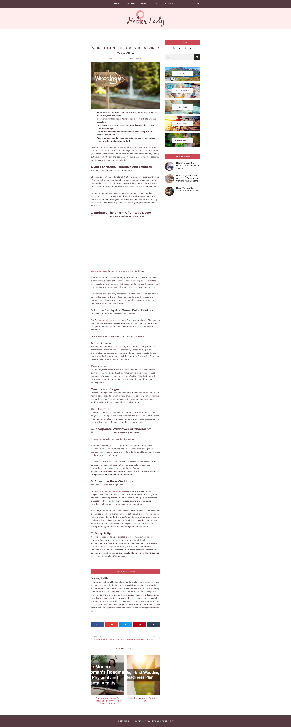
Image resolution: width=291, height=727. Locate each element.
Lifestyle (144, 4)
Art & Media (130, 4)
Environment (171, 4)
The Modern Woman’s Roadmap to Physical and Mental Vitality (107, 701)
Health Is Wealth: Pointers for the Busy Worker (187, 166)
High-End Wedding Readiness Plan (143, 699)
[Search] (197, 57)
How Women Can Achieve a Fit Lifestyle (187, 189)
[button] (198, 4)
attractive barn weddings (109, 491)
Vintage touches (98, 271)
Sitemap (169, 721)
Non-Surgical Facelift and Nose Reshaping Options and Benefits (187, 178)
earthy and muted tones (109, 320)
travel (182, 74)
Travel (117, 4)
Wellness (156, 4)
